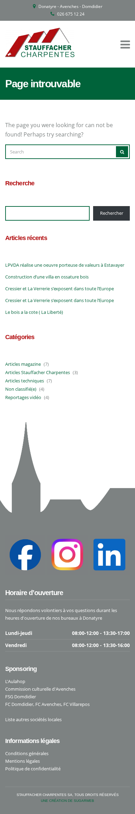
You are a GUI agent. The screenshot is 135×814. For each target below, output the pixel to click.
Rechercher (111, 213)
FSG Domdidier (20, 696)
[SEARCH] (122, 151)
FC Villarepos (76, 704)
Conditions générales (26, 753)
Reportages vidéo (23, 397)
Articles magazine (23, 364)
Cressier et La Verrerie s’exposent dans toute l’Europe (59, 288)
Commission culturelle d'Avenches (40, 689)
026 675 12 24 (70, 14)
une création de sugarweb (67, 801)
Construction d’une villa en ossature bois (47, 277)
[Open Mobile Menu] (125, 44)
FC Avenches (48, 704)
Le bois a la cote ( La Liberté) (34, 312)
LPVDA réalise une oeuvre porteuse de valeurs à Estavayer (64, 265)
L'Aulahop (15, 681)
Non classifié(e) (20, 389)
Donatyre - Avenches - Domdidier (70, 6)
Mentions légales (22, 761)
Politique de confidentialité (33, 769)
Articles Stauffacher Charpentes (37, 372)
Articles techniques (24, 381)
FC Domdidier (19, 704)
